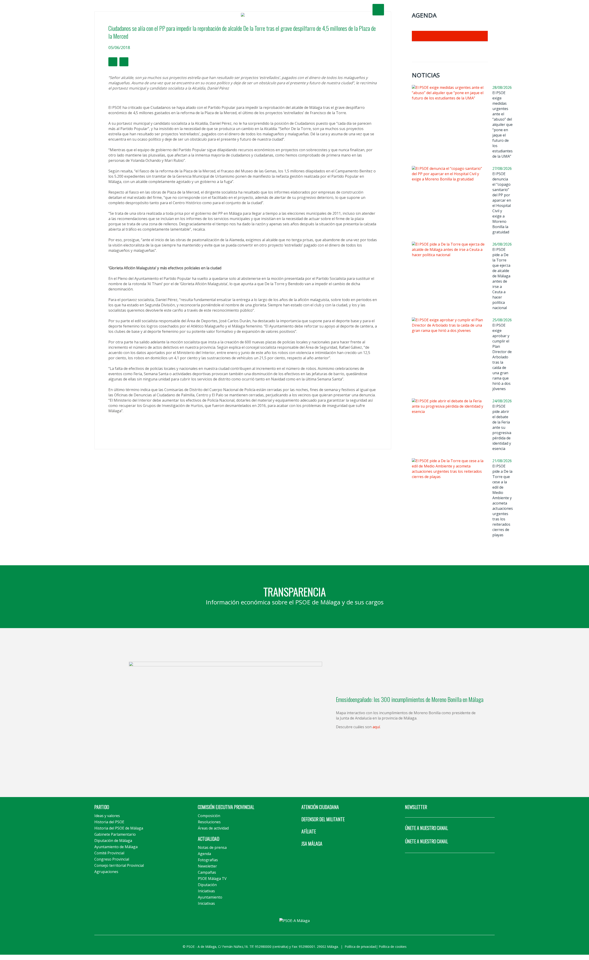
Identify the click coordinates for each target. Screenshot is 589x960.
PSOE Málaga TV (212, 878)
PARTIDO (101, 806)
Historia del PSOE (109, 821)
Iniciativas (206, 890)
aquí (376, 726)
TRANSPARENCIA (294, 591)
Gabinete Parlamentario (115, 834)
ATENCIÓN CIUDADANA (320, 806)
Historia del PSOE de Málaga (118, 828)
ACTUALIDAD (208, 838)
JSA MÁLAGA (311, 843)
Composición (209, 815)
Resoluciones (209, 821)
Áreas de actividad (213, 828)
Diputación (207, 884)
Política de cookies (393, 946)
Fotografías (208, 859)
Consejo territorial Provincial (119, 865)
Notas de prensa (212, 847)
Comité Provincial (109, 853)
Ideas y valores (107, 815)
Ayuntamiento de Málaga (116, 846)
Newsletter (207, 866)
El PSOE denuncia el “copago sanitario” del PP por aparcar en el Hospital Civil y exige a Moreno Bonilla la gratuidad (501, 203)
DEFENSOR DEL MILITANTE (323, 819)
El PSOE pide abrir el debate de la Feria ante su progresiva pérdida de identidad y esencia (501, 427)
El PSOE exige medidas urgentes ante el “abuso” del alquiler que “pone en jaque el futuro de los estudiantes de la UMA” (502, 124)
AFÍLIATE (308, 831)
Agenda (204, 853)
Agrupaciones (106, 871)
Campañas (207, 872)
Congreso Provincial (111, 859)
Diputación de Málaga (113, 840)
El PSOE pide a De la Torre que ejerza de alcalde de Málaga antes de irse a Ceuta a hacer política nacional (501, 278)
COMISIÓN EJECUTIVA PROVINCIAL (226, 806)
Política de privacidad (360, 946)
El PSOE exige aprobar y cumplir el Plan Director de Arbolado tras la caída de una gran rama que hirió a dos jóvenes (502, 357)
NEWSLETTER (416, 806)
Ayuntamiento (210, 897)
